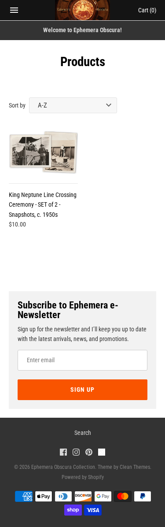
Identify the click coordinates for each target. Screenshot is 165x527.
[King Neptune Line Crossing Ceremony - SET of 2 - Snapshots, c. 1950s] (43, 152)
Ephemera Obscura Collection (63, 467)
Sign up (82, 389)
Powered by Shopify (83, 477)
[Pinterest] (88, 453)
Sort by (17, 105)
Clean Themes (135, 467)
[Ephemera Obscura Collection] (82, 10)
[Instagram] (76, 453)
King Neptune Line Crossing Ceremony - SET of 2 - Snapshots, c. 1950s (43, 204)
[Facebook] (63, 453)
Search (82, 432)
